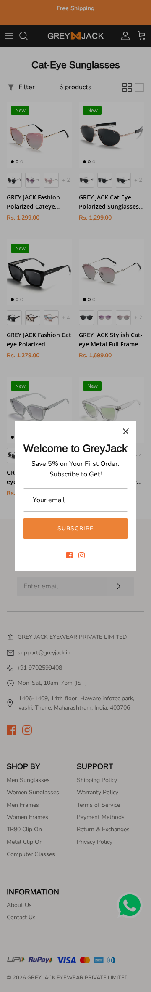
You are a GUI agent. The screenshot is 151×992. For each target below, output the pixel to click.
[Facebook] (69, 555)
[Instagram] (81, 555)
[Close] (126, 431)
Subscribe (75, 528)
